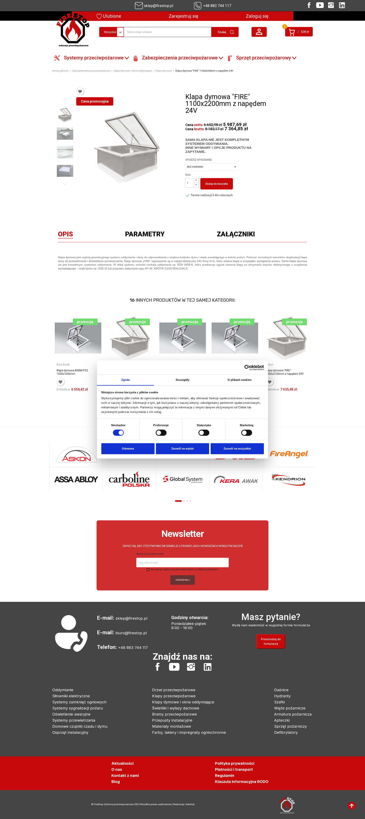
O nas (116, 769)
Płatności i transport (234, 769)
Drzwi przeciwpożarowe (173, 690)
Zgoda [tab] (125, 379)
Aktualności (122, 763)
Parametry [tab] (145, 235)
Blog (115, 781)
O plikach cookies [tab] (240, 379)
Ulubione (111, 16)
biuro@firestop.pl (131, 633)
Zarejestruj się (183, 16)
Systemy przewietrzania (73, 720)
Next (65, 184)
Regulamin (224, 775)
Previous (65, 99)
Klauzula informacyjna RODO (241, 781)
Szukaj (222, 32)
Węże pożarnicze (289, 708)
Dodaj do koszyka (217, 183)
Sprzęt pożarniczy (290, 726)
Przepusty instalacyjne (172, 720)
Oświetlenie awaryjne (71, 714)
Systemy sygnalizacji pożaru (77, 708)
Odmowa (128, 448)
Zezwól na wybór (182, 448)
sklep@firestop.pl (158, 5)
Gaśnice (281, 690)
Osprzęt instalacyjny (70, 732)
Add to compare (96, 395)
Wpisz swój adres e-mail (149, 553)
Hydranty (282, 696)
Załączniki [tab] (236, 235)
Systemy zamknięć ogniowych (79, 702)
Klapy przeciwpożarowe (174, 696)
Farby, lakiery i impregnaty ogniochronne (189, 732)
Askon (269, 364)
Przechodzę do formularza (271, 641)
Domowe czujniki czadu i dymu (79, 726)
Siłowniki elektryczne (71, 696)
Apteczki (282, 720)
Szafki (279, 702)
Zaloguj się (257, 16)
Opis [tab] (65, 235)
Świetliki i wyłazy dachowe (175, 708)
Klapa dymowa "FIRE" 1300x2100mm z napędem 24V (285, 372)
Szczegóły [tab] (183, 379)
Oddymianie (62, 690)
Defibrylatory (286, 732)
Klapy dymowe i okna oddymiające (183, 702)
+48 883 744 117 (217, 5)
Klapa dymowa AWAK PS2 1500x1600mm (72, 372)
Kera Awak (63, 364)
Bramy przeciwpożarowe (174, 714)
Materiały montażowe (171, 726)
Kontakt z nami (125, 775)
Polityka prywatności (234, 763)
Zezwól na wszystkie (237, 448)
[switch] (161, 433)
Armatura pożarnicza (293, 714)
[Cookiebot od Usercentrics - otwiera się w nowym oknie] (247, 367)
